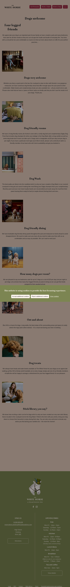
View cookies (54, 296)
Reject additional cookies (40, 296)
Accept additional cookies (20, 296)
